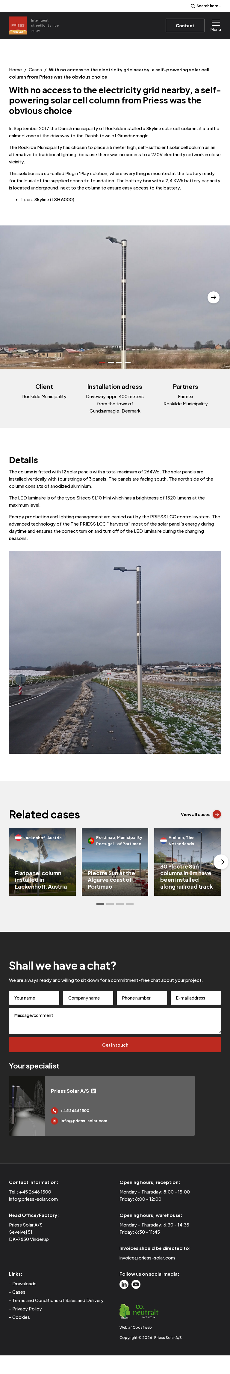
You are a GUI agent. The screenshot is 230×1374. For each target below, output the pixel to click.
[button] (16, 297)
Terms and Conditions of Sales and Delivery (58, 1300)
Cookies (21, 1317)
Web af (135, 1327)
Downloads (24, 1283)
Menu (216, 29)
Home (15, 69)
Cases (35, 69)
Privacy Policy (27, 1308)
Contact (185, 25)
